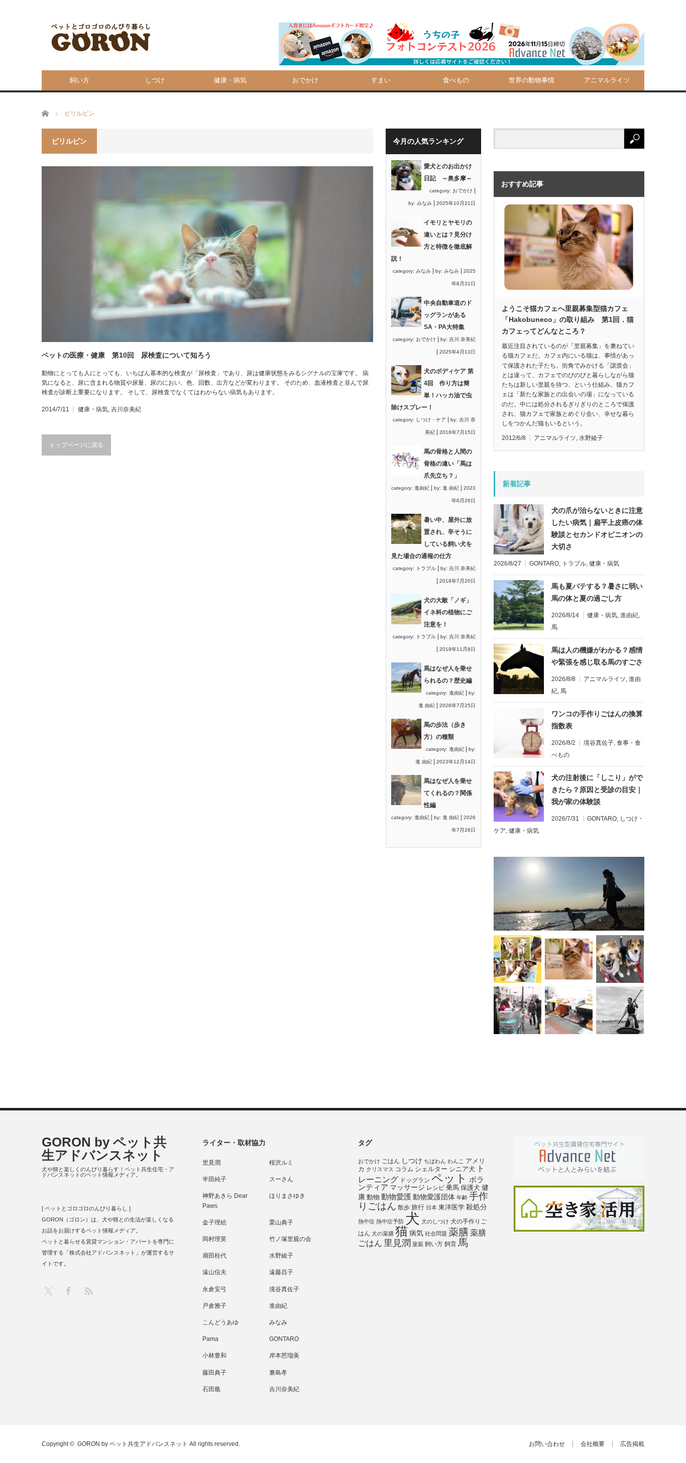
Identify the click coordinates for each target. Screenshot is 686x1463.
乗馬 (452, 1187)
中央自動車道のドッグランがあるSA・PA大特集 (448, 314)
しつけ (155, 80)
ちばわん (435, 1161)
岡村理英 (214, 1239)
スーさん (281, 1179)
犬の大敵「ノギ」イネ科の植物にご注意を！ (448, 612)
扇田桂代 (214, 1255)
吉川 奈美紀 (462, 339)
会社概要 (593, 1443)
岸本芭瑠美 (284, 1355)
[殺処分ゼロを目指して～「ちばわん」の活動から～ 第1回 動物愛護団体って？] (620, 959)
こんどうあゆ (220, 1322)
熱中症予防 (390, 1221)
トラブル (426, 568)
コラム (404, 1169)
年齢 (462, 1197)
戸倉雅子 (214, 1305)
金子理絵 (214, 1222)
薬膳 (458, 1231)
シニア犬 (462, 1169)
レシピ (435, 1187)
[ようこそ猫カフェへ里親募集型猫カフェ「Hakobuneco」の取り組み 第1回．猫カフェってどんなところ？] (569, 959)
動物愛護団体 (434, 1197)
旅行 (417, 1207)
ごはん (391, 1161)
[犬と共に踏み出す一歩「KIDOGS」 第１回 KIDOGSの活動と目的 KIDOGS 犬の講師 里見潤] (517, 959)
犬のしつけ (435, 1221)
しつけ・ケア (431, 419)
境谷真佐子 (599, 742)
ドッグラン (415, 1180)
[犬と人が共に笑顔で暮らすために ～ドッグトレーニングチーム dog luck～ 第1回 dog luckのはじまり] (569, 894)
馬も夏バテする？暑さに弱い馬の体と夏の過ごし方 (597, 592)
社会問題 (436, 1233)
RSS (88, 1290)
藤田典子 (214, 1372)
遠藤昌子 (281, 1272)
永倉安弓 (214, 1289)
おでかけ (305, 80)
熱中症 (366, 1221)
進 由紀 (450, 488)
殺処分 (476, 1207)
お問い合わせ (547, 1443)
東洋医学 (451, 1207)
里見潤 (211, 1162)
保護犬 (470, 1187)
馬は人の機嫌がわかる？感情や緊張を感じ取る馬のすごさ (597, 656)
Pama (210, 1338)
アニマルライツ (607, 80)
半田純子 (214, 1179)
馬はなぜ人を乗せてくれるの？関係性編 (448, 793)
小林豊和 (214, 1355)
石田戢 (211, 1389)
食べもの (456, 80)
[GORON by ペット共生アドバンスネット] (101, 38)
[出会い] (620, 1010)
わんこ (455, 1161)
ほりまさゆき (287, 1195)
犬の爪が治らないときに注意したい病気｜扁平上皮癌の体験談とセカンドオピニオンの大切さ (597, 528)
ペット (449, 1178)
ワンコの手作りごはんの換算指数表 (597, 720)
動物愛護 (396, 1196)
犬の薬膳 (383, 1233)
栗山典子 (281, 1222)
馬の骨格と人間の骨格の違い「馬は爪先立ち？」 (448, 463)
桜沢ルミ (281, 1162)
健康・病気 (230, 80)
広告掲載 (632, 1443)
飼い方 (79, 80)
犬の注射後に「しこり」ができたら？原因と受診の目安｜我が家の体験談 (597, 789)
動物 (373, 1197)
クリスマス (380, 1169)
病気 (416, 1233)
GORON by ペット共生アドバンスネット (104, 1149)
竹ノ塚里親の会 (290, 1239)
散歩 (404, 1207)
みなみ (424, 203)
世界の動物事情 (531, 80)
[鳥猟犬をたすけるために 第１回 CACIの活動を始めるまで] (569, 1010)
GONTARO (544, 563)
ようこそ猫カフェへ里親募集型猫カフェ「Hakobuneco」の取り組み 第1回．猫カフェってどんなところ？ (568, 319)
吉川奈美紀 (126, 409)
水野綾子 (591, 437)
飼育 (450, 1244)
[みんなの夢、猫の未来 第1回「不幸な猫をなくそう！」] (517, 1010)
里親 (417, 1244)
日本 (431, 1207)
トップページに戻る (76, 444)
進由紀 (421, 488)
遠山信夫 (214, 1272)
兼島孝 (278, 1372)
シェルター (431, 1169)
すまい (381, 80)
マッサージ (407, 1187)
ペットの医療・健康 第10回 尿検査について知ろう (126, 355)
